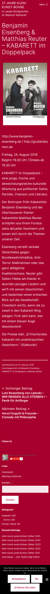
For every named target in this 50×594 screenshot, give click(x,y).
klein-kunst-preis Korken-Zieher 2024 (21, 540)
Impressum (7, 472)
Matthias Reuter (34, 371)
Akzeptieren (19, 578)
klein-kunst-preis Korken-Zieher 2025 (21, 536)
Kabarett (6, 515)
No (36, 578)
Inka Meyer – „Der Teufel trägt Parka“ (21, 557)
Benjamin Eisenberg (30, 368)
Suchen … (7, 482)
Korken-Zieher (9, 524)
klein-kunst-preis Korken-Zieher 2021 (21, 553)
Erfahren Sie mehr (25, 587)
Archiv (6, 519)
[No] (47, 579)
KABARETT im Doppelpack (14, 371)
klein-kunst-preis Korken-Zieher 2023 (21, 544)
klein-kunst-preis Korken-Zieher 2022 (21, 548)
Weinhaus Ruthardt (11, 476)
